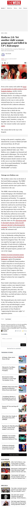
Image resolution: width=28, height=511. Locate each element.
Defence (15, 8)
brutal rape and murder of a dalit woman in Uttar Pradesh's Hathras (14, 89)
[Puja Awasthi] (3, 55)
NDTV (3, 126)
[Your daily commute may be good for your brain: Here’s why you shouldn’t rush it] (5, 490)
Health (20, 8)
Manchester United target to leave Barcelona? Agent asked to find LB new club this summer (19, 471)
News (2, 33)
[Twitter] (6, 55)
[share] (2, 63)
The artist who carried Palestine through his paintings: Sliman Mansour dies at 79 (18, 497)
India (6, 33)
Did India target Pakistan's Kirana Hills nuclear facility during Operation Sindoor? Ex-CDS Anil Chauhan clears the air (18, 504)
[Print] (5, 63)
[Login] (25, 4)
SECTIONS (2, 4)
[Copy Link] (7, 63)
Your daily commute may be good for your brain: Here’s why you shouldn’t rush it (19, 490)
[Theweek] (14, 3)
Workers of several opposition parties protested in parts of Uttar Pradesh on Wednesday (12, 257)
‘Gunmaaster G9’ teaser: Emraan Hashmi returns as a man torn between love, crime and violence (18, 477)
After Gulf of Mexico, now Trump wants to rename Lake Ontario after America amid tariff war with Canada (18, 464)
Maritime (25, 8)
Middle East (9, 8)
